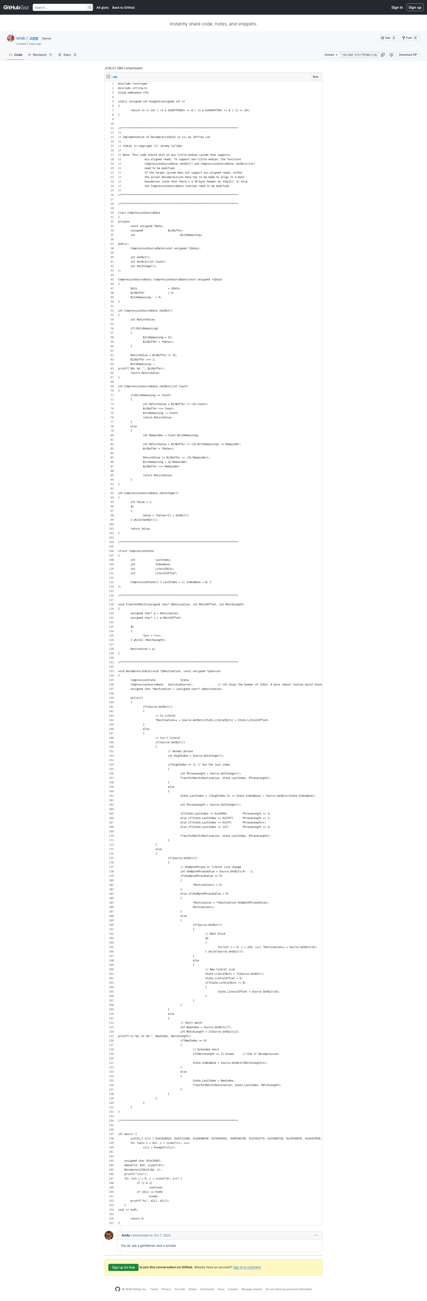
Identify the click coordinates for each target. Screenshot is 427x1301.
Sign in (397, 7)
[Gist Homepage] (16, 7)
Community (207, 1289)
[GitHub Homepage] (117, 1289)
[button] (383, 55)
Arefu (126, 1235)
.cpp (33, 38)
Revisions (42, 55)
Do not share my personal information (289, 1289)
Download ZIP (408, 54)
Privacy (166, 1289)
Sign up (415, 7)
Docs (221, 1289)
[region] (213, 653)
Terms (154, 1289)
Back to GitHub (123, 7)
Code (18, 55)
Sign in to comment (247, 1267)
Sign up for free (123, 1267)
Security (180, 1289)
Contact (233, 1289)
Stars (69, 55)
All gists (103, 7)
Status (193, 1289)
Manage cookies (252, 1289)
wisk (20, 38)
